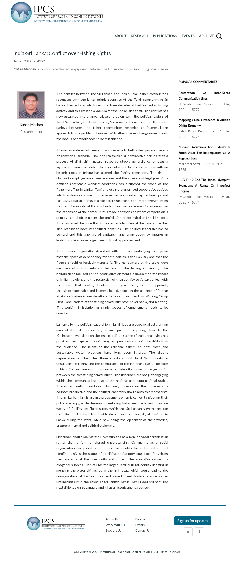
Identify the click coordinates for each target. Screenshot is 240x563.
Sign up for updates (192, 520)
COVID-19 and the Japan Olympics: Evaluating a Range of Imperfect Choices (204, 185)
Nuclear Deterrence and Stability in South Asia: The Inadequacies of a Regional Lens (204, 152)
